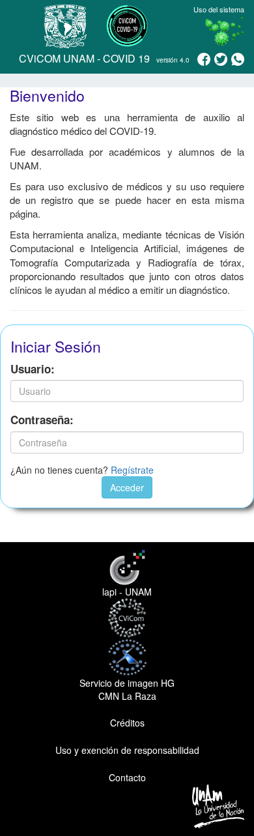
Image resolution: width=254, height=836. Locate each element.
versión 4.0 (173, 60)
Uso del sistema (218, 9)
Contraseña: (42, 419)
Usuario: (32, 369)
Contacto (127, 777)
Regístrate (132, 469)
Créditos (127, 722)
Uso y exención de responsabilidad (127, 750)
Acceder (127, 487)
